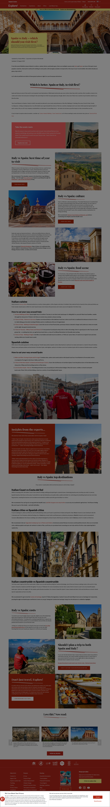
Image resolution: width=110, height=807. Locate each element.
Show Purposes (97, 801)
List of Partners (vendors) (55, 799)
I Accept (98, 797)
